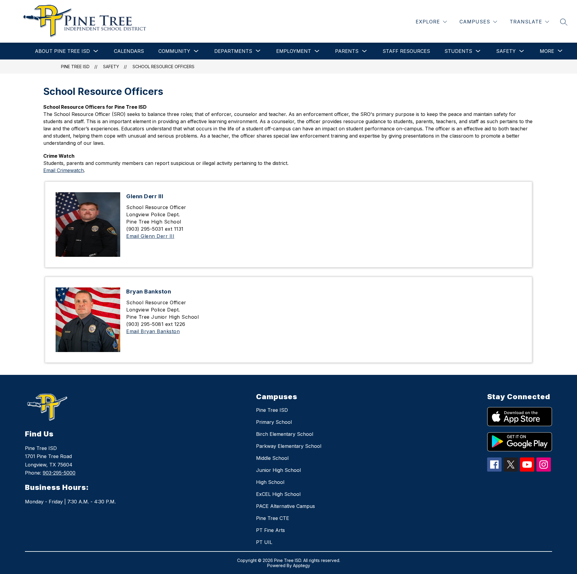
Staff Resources (406, 51)
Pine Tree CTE (272, 518)
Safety (506, 51)
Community (174, 51)
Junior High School (278, 470)
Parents (347, 51)
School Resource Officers (163, 66)
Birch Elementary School (284, 434)
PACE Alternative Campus (285, 506)
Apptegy (301, 565)
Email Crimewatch (63, 170)
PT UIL (264, 542)
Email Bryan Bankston (153, 331)
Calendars (129, 51)
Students (458, 51)
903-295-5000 (59, 473)
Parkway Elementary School (288, 446)
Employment (293, 51)
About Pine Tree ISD (62, 51)
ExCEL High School (278, 494)
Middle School (272, 458)
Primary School (274, 422)
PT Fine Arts (270, 530)
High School (270, 482)
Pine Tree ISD (75, 66)
